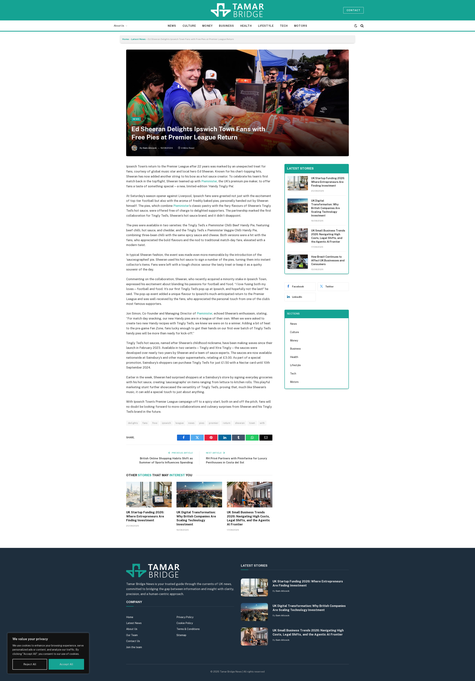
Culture (189, 25)
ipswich (166, 423)
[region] (48, 653)
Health (246, 25)
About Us (119, 25)
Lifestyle (266, 25)
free (155, 423)
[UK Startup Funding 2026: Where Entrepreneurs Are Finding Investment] (149, 494)
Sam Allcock (150, 148)
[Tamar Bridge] (237, 10)
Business (226, 25)
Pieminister (209, 181)
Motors (300, 25)
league (180, 423)
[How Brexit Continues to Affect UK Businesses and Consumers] (297, 262)
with (262, 423)
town (252, 423)
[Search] (362, 26)
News (172, 25)
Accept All (66, 664)
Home (125, 39)
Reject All (29, 664)
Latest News (138, 39)
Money (207, 25)
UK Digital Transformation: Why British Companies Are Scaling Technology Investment (196, 518)
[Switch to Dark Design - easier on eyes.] (355, 25)
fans (145, 423)
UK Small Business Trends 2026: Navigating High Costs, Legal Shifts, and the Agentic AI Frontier (248, 518)
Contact (353, 10)
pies (201, 423)
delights (133, 423)
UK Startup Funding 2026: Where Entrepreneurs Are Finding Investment (145, 516)
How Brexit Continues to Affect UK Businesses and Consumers (328, 260)
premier (213, 423)
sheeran (240, 423)
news (191, 423)
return (226, 423)
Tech (284, 25)
